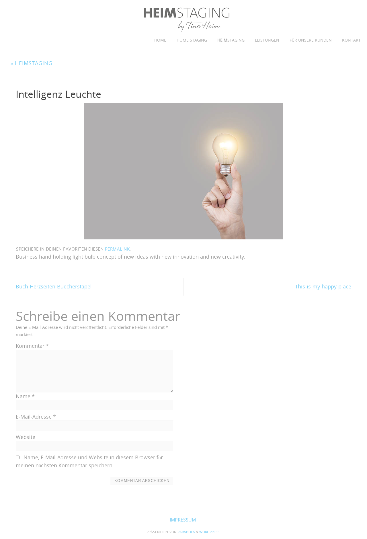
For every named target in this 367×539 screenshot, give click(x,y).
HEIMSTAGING (31, 63)
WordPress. (209, 532)
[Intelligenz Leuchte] (183, 171)
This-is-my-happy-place (323, 286)
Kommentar (32, 345)
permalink (117, 249)
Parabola (186, 532)
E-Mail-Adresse (36, 416)
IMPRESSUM (183, 520)
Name (25, 396)
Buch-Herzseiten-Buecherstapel (54, 286)
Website (25, 436)
